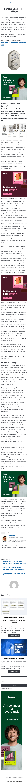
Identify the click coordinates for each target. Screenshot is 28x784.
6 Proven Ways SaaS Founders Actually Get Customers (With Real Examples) (14, 620)
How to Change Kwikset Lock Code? (12, 567)
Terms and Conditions (17, 781)
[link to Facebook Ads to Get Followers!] (14, 647)
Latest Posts (8, 532)
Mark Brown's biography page (14, 550)
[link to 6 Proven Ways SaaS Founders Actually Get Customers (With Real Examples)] (14, 606)
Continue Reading (14, 635)
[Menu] (2, 3)
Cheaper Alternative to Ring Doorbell (12, 561)
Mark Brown (11, 535)
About (3, 532)
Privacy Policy (9, 781)
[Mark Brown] (4, 541)
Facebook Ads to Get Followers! (14, 658)
